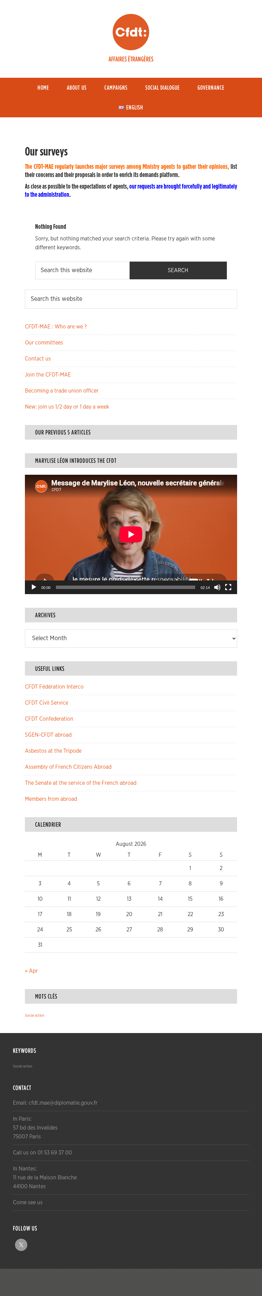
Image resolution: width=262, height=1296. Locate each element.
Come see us (28, 1202)
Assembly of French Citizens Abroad (68, 767)
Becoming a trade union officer (62, 391)
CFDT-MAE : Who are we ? (56, 326)
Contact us (38, 359)
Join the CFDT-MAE (48, 375)
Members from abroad (51, 799)
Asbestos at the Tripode (53, 751)
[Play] (33, 587)
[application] (131, 534)
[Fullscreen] (228, 587)
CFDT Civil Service (46, 703)
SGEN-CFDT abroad (48, 735)
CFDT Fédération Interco (54, 687)
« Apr (31, 971)
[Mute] (217, 587)
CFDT (131, 32)
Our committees (44, 342)
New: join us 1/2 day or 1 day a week (67, 407)
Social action (34, 1015)
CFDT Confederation (49, 719)
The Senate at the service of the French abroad (80, 783)
